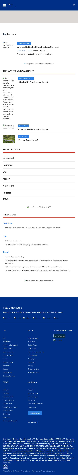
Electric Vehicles (8, 352)
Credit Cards (32, 348)
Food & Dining (24, 43)
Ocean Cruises (7, 410)
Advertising (35, 413)
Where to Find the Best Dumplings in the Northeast (38, 47)
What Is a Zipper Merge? (28, 140)
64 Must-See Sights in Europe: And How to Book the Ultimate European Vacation (33, 267)
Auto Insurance (33, 338)
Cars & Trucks (23, 136)
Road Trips (6, 417)
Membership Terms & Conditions (43, 471)
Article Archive (33, 393)
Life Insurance (32, 355)
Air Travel (6, 390)
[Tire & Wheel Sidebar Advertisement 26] (39, 281)
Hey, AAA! (6, 365)
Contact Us (31, 400)
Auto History (7, 341)
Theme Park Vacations (10, 421)
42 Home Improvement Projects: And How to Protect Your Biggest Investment (32, 228)
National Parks (7, 404)
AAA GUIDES (33, 422)
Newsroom (32, 407)
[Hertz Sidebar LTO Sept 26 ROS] (39, 207)
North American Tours (25, 78)
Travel (6, 382)
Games (5, 359)
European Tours (8, 397)
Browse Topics (33, 397)
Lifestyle (5, 369)
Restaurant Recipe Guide (13, 241)
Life (4, 330)
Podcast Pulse (7, 372)
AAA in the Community (10, 345)
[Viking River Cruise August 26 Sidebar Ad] (39, 64)
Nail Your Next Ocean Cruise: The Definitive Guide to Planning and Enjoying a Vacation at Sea (37, 271)
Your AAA (32, 382)
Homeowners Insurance (36, 352)
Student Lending (33, 369)
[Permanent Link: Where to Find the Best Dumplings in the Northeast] (8, 48)
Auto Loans (31, 341)
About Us (31, 390)
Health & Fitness (8, 362)
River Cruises (7, 414)
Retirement (31, 362)
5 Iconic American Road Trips (15, 257)
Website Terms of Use (22, 471)
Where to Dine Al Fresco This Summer (33, 129)
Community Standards (35, 404)
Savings (30, 365)
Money (31, 330)
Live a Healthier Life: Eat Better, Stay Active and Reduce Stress (26, 245)
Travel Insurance (33, 372)
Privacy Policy (7, 471)
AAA (4, 338)
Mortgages (31, 359)
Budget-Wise (32, 345)
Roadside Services (9, 376)
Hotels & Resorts (8, 400)
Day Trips (6, 393)
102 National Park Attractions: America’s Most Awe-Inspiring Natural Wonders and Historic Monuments (36, 262)
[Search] (74, 5)
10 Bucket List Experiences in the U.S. (33, 82)
